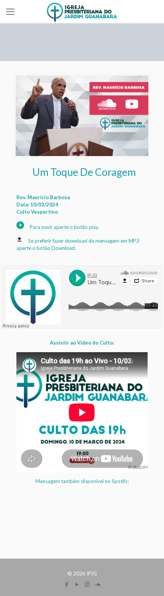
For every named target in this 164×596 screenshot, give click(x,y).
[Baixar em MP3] (19, 241)
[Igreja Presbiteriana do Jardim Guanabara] (82, 11)
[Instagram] (87, 584)
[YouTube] (77, 584)
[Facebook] (67, 584)
